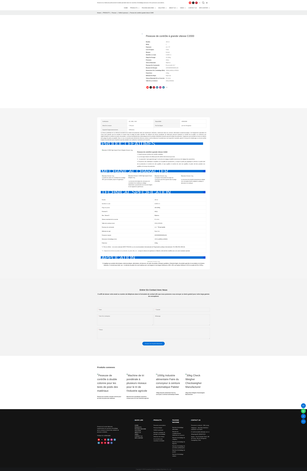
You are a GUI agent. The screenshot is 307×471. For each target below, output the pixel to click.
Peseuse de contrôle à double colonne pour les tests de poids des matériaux (109, 397)
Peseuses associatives (160, 425)
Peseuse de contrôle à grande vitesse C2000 (142, 12)
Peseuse (114, 12)
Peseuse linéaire (158, 427)
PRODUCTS (106, 12)
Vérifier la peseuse (123, 12)
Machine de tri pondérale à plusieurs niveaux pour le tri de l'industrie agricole (138, 397)
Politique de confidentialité (103, 435)
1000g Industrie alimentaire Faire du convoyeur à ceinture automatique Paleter (167, 393)
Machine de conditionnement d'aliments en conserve (178, 433)
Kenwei (99, 12)
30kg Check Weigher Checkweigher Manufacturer (195, 393)
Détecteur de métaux (159, 436)
